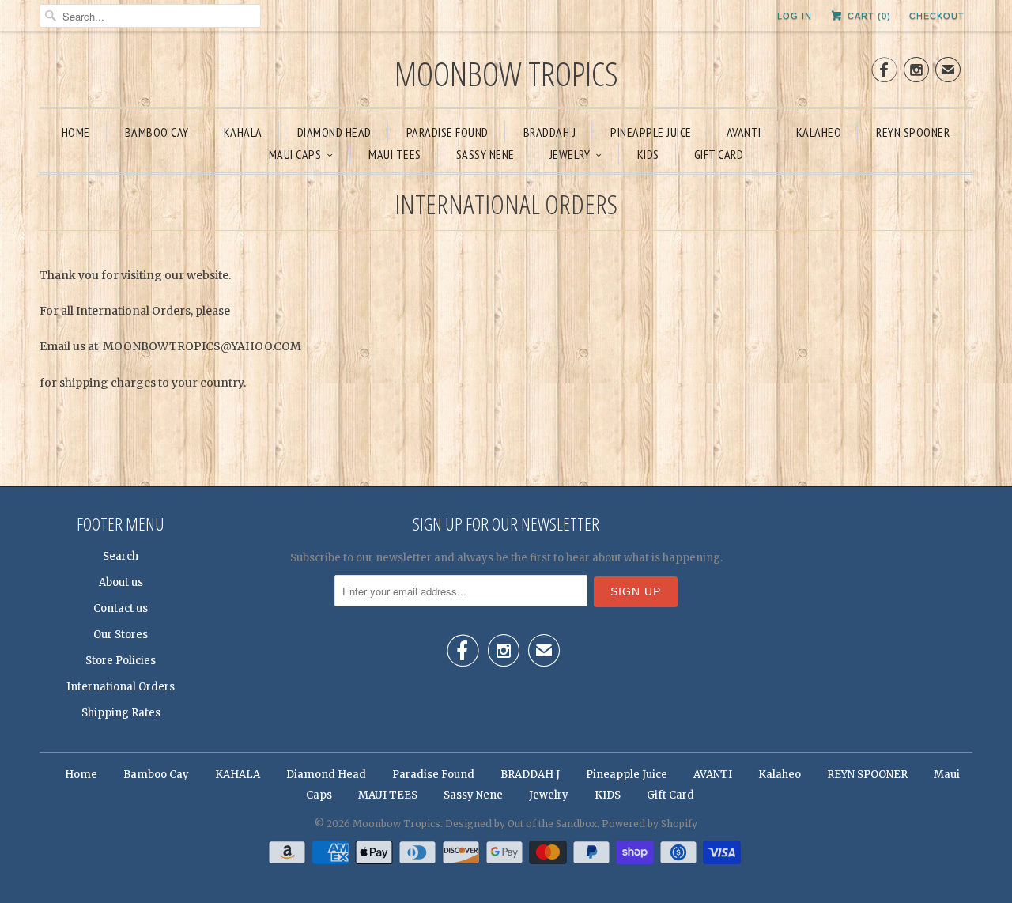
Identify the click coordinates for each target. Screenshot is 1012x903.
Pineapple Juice (651, 132)
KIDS (648, 154)
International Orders (120, 686)
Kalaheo (819, 132)
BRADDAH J (549, 132)
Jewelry (570, 154)
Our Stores (120, 634)
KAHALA (243, 132)
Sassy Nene (485, 154)
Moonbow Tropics (506, 73)
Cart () (867, 16)
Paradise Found (447, 132)
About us (121, 582)
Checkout (937, 16)
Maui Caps (295, 154)
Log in (794, 16)
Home (76, 132)
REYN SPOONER (913, 132)
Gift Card (719, 154)
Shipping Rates (120, 713)
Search (120, 556)
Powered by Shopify (649, 823)
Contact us (120, 608)
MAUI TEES (394, 154)
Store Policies (120, 660)
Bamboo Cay (157, 132)
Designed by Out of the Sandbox (521, 823)
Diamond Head (334, 132)
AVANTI (744, 132)
